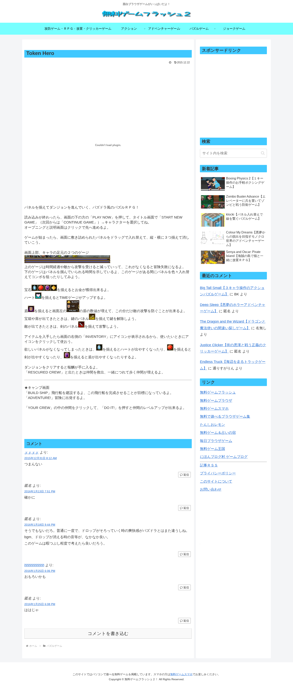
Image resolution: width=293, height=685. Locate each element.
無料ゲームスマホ (214, 409)
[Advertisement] (108, 76)
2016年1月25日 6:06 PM (39, 570)
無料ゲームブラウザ (216, 401)
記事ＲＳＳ (209, 465)
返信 (186, 474)
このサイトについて (216, 481)
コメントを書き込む (108, 633)
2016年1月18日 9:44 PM (39, 524)
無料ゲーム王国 (212, 449)
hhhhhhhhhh (34, 565)
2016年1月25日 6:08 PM (39, 604)
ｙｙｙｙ (31, 452)
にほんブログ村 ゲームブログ (224, 457)
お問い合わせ (210, 489)
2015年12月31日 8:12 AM (40, 458)
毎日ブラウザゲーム (216, 441)
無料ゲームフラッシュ (218, 392)
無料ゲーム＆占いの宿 (218, 433)
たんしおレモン (212, 425)
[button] (262, 153)
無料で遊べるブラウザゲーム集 (225, 416)
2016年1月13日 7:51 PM (39, 491)
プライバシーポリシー (218, 473)
